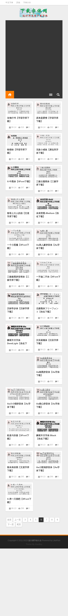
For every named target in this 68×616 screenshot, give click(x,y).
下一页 (11, 524)
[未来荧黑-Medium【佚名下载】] (48, 203)
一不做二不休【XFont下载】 (48, 278)
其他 (18, 2)
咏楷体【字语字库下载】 (17, 151)
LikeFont (56, 540)
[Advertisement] (34, 54)
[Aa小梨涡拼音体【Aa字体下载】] (48, 457)
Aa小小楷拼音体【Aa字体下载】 (19, 405)
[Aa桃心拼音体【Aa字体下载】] (48, 393)
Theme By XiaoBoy (34, 544)
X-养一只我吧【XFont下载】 (19, 500)
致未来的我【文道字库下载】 (18, 469)
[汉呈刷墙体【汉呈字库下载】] (48, 330)
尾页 (19, 524)
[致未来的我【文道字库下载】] (19, 457)
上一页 (18, 520)
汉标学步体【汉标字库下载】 (18, 310)
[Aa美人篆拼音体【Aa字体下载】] (48, 234)
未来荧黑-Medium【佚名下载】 (47, 215)
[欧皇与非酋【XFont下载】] (19, 425)
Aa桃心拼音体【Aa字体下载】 (48, 405)
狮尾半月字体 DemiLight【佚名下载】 (17, 343)
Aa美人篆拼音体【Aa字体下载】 (48, 246)
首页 (10, 94)
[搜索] (58, 94)
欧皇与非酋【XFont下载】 (18, 437)
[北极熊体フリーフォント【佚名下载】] (48, 298)
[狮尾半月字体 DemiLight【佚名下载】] (19, 330)
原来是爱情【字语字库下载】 (47, 119)
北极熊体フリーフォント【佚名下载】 (47, 310)
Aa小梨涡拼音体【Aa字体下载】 (48, 469)
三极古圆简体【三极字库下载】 (47, 183)
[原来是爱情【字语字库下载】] (48, 107)
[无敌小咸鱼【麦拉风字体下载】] (48, 139)
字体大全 (27, 2)
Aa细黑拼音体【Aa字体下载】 (48, 374)
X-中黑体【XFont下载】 (19, 181)
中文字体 (9, 2)
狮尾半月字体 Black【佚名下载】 (46, 437)
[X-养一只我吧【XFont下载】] (19, 488)
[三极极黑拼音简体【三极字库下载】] (19, 266)
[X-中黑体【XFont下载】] (19, 171)
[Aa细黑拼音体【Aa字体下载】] (48, 361)
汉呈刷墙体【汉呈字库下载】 (47, 342)
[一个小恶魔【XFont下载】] (19, 234)
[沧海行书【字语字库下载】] (19, 107)
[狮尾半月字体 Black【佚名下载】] (48, 425)
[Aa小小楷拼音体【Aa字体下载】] (19, 393)
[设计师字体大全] (34, 12)
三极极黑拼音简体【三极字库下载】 (18, 278)
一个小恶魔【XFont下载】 (18, 246)
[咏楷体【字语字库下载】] (19, 139)
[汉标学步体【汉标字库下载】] (19, 298)
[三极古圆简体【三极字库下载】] (48, 171)
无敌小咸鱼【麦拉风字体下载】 (47, 151)
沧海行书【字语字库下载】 (18, 119)
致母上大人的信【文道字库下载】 (18, 215)
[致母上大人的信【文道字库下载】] (19, 203)
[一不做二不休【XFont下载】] (48, 266)
